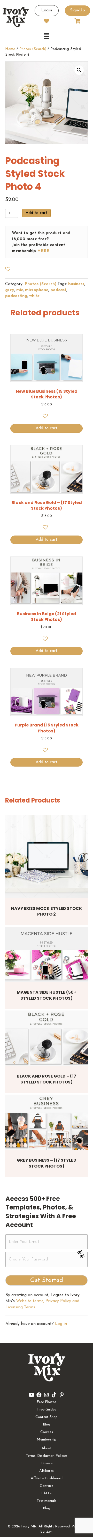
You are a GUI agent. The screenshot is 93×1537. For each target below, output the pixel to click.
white (34, 296)
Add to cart (36, 213)
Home (10, 49)
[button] (79, 70)
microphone (36, 290)
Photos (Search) (32, 49)
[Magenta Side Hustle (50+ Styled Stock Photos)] (46, 954)
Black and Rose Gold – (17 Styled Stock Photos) (46, 1079)
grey (9, 290)
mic (19, 290)
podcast (58, 290)
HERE (43, 251)
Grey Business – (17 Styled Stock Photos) (46, 1163)
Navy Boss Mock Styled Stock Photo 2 (46, 911)
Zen (49, 1532)
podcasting (16, 296)
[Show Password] (82, 1257)
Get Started (46, 1280)
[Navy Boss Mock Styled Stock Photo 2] (46, 856)
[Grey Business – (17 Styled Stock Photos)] (46, 1122)
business (76, 284)
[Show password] (82, 1252)
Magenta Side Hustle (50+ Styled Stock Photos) (46, 995)
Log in (61, 1324)
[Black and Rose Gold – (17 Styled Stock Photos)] (46, 1038)
